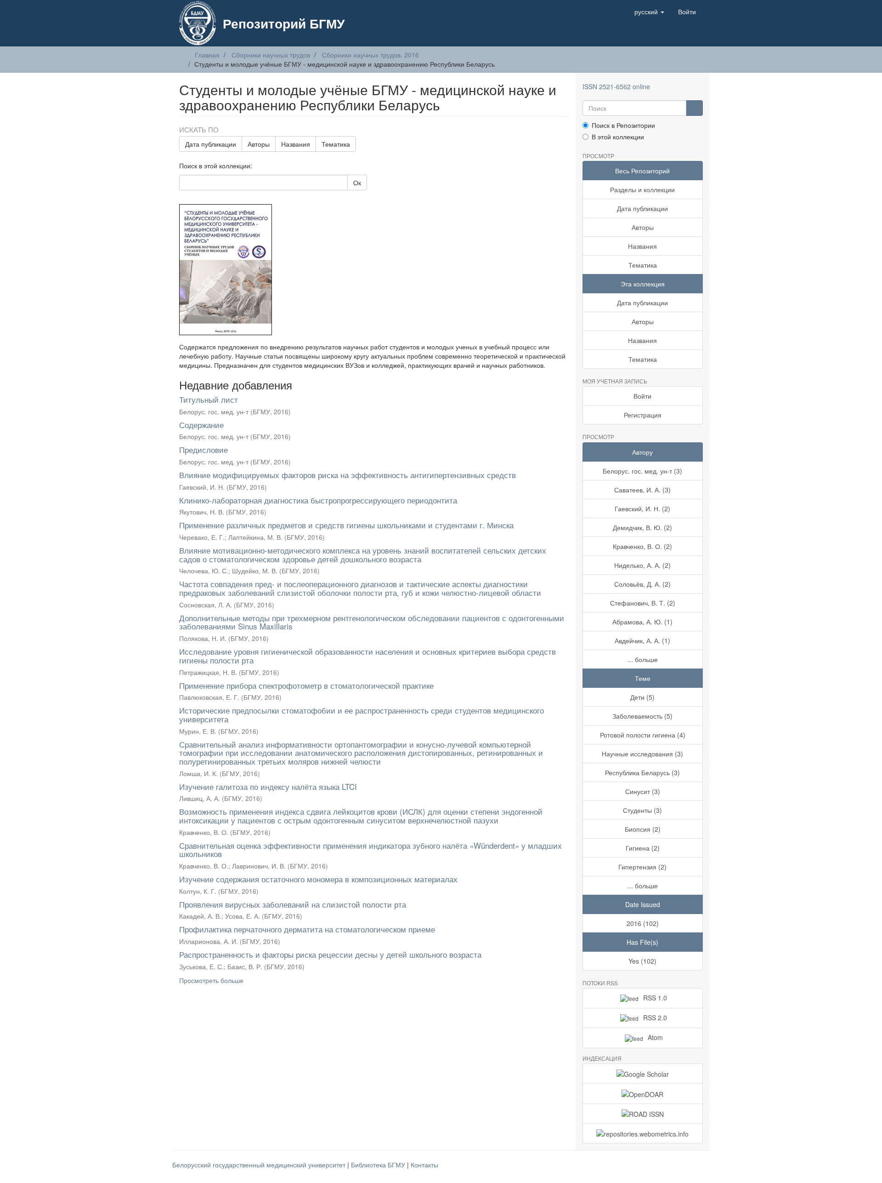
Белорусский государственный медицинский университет (259, 1164)
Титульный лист (208, 399)
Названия (295, 144)
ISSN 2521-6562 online (616, 86)
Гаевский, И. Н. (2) (642, 508)
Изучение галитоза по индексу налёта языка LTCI (268, 786)
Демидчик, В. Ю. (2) (642, 527)
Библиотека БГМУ (379, 1164)
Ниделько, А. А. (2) (642, 565)
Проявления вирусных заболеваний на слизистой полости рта (292, 904)
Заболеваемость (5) (642, 715)
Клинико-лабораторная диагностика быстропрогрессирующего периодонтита (318, 500)
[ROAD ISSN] (642, 1113)
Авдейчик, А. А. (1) (642, 640)
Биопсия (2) (643, 829)
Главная (207, 54)
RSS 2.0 (655, 1017)
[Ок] (694, 108)
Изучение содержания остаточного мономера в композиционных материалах (318, 879)
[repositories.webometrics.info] (642, 1133)
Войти (642, 395)
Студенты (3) (642, 810)
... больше (643, 659)
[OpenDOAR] (642, 1093)
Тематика (336, 144)
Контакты (424, 1164)
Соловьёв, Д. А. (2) (642, 584)
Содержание (201, 424)
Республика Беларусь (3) (642, 772)
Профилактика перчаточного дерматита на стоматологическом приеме (307, 929)
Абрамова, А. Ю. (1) (642, 621)
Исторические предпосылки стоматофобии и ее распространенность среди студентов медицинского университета (361, 714)
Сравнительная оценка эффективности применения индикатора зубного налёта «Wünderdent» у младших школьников (370, 850)
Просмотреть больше (211, 980)
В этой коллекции (618, 136)
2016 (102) (643, 923)
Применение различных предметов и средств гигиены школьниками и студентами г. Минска (346, 525)
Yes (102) (642, 961)
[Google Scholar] (642, 1073)
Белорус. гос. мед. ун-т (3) (642, 470)
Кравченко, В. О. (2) (642, 546)
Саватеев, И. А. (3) (642, 489)
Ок (357, 182)
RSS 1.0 (655, 997)
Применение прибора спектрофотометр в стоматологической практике (306, 685)
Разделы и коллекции (642, 189)
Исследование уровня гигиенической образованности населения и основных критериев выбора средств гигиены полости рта (367, 656)
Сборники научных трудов (271, 54)
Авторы (259, 144)
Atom (655, 1037)
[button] (649, 11)
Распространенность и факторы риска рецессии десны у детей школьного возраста (330, 954)
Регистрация (643, 414)
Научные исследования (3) (642, 753)
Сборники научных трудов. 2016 (370, 54)
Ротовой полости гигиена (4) (642, 734)
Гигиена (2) (643, 847)
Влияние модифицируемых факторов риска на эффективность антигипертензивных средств (347, 474)
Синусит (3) (642, 791)
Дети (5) (642, 697)
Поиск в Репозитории (623, 125)
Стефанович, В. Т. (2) (642, 602)
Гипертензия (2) (642, 866)
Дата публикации (210, 144)
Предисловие (203, 449)
